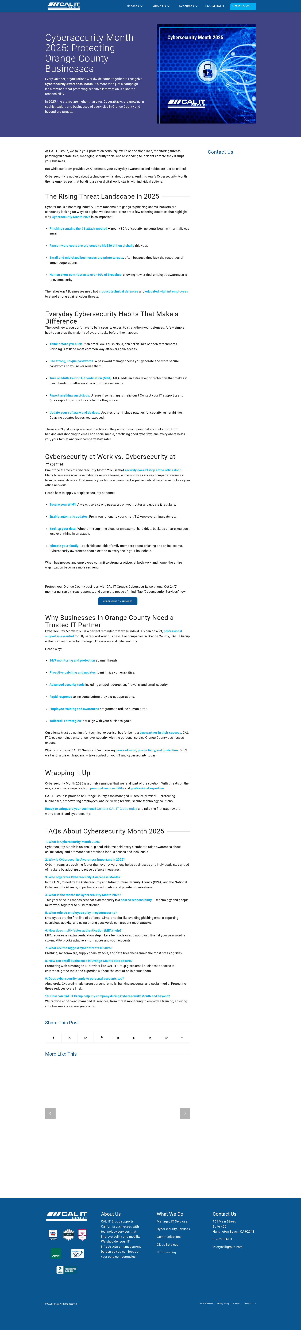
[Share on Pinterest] (102, 1038)
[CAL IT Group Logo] (64, 6)
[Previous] (50, 1113)
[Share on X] (69, 1038)
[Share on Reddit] (166, 1038)
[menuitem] (206, 1304)
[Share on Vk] (150, 1038)
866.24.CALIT (215, 6)
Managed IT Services (172, 1221)
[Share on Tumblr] (134, 1038)
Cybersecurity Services (173, 1229)
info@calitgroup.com (228, 1247)
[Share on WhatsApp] (86, 1038)
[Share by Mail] (182, 1038)
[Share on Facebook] (53, 1038)
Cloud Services (167, 1244)
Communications (169, 1237)
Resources (186, 6)
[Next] (185, 1113)
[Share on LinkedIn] (118, 1038)
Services (133, 6)
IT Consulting (166, 1252)
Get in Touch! (241, 6)
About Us (159, 6)
